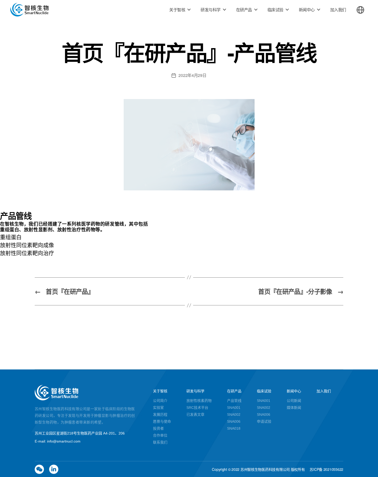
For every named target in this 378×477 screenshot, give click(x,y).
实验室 (158, 407)
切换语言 (360, 10)
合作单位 (160, 435)
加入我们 (338, 9)
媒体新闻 (294, 407)
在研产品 (244, 9)
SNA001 (233, 407)
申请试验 (264, 421)
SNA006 (233, 421)
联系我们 (160, 442)
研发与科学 (211, 9)
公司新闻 (294, 401)
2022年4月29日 (192, 75)
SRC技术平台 (197, 407)
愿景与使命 (162, 421)
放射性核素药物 (199, 401)
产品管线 (234, 401)
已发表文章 (195, 414)
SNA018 (233, 428)
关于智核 (177, 9)
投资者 (158, 428)
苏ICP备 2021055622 (326, 469)
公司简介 (160, 401)
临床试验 (275, 9)
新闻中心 (307, 9)
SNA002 (233, 414)
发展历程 (160, 414)
